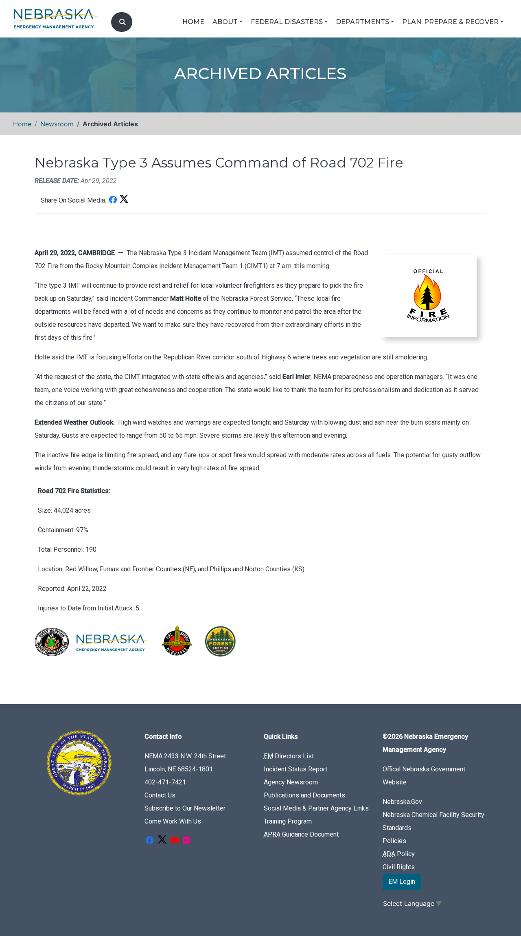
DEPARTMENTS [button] (362, 22)
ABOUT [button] (225, 22)
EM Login (401, 881)
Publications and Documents (304, 795)
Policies (394, 841)
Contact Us (159, 795)
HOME (193, 22)
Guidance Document (301, 834)
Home (22, 124)
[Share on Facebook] (113, 200)
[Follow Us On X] (162, 841)
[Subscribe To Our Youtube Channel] (175, 841)
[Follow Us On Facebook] (149, 841)
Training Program (288, 821)
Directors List (289, 756)
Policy (399, 854)
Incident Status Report (295, 769)
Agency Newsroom (291, 782)
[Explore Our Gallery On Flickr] (186, 841)
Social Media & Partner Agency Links (316, 808)
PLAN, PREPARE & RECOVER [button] (450, 22)
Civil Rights (399, 867)
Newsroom (57, 124)
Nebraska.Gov (402, 802)
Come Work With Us (172, 821)
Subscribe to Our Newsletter (184, 808)
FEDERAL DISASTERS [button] (287, 22)
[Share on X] (124, 200)
